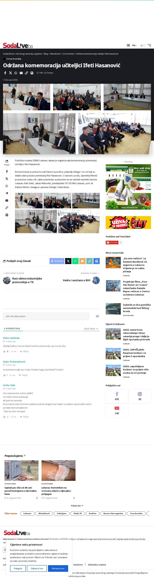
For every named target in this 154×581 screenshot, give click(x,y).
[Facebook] (117, 396)
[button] (128, 45)
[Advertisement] (77, 21)
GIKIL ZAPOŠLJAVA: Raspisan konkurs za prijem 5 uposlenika (134, 353)
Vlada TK (78, 513)
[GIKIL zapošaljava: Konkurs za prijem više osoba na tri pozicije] (113, 370)
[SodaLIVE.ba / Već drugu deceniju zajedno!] (18, 45)
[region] (39, 557)
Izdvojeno (61, 513)
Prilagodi (18, 568)
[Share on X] (10, 72)
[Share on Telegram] (6, 193)
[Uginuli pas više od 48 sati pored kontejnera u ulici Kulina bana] (21, 470)
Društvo (92, 513)
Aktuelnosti (44, 513)
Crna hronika (13, 59)
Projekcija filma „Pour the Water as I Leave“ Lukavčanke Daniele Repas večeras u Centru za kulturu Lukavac (136, 288)
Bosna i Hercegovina (113, 513)
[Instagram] (140, 396)
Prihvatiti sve (58, 568)
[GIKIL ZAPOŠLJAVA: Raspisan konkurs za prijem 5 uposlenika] (113, 353)
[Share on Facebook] (5, 72)
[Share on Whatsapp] (16, 72)
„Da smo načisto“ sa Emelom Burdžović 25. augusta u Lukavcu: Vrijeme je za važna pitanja (135, 265)
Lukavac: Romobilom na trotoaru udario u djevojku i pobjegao (56, 490)
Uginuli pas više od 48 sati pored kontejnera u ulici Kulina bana (20, 490)
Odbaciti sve (37, 568)
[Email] (21, 72)
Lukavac (126, 276)
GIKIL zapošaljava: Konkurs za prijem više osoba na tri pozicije (135, 369)
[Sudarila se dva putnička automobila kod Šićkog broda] (113, 308)
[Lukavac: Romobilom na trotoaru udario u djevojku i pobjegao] (58, 470)
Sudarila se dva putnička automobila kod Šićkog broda (137, 308)
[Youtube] (117, 410)
